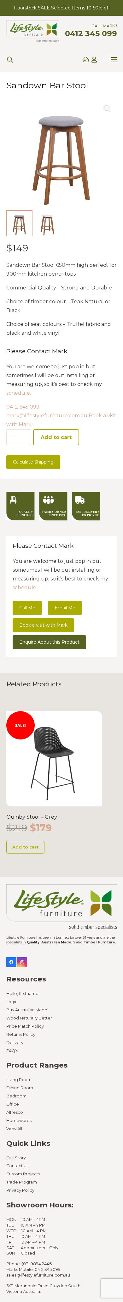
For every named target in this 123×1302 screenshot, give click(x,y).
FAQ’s (12, 1050)
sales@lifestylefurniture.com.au (38, 1275)
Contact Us (17, 1165)
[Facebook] (11, 962)
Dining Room (19, 1087)
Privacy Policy (20, 1190)
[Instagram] (22, 962)
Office (12, 1104)
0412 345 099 (22, 407)
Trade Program (21, 1182)
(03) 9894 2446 (37, 1263)
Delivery (14, 1042)
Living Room (19, 1079)
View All (14, 1128)
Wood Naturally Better (29, 1018)
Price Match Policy (25, 1026)
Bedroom (16, 1096)
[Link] (94, 59)
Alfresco (14, 1112)
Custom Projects (23, 1174)
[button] (9, 59)
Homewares (19, 1120)
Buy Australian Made (26, 1010)
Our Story (16, 1158)
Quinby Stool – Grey (31, 817)
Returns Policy (20, 1034)
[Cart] (85, 60)
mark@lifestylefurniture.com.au (46, 416)
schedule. (18, 393)
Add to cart (56, 437)
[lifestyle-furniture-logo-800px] (33, 31)
